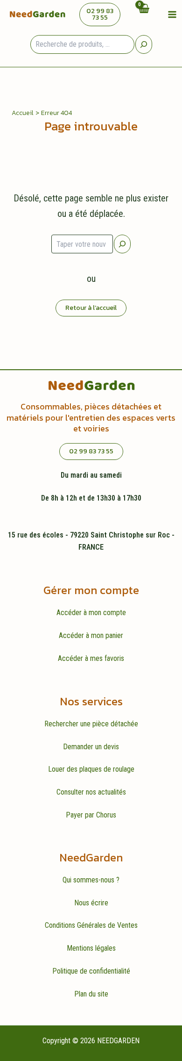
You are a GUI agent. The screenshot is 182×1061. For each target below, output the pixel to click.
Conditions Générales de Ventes (91, 925)
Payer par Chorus (91, 814)
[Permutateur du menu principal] (172, 14)
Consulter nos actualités (91, 792)
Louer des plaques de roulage (91, 769)
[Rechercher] (122, 244)
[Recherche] (143, 44)
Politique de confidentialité (91, 971)
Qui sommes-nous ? (91, 879)
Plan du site (91, 993)
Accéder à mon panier (91, 635)
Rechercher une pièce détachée (91, 723)
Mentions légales (91, 948)
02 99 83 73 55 (99, 14)
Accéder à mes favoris (91, 658)
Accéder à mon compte (91, 612)
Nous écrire (91, 902)
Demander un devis (91, 746)
